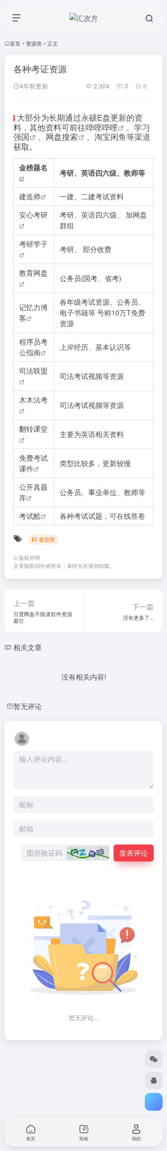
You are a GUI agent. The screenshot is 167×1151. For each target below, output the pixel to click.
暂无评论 (27, 706)
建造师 (30, 196)
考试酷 (30, 516)
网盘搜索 (62, 136)
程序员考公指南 (33, 346)
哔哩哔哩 (102, 127)
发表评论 (133, 853)
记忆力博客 (33, 312)
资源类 (34, 43)
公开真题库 (33, 492)
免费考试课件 (33, 463)
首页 (15, 43)
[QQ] (154, 1080)
